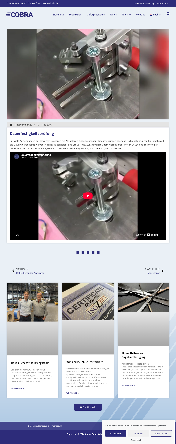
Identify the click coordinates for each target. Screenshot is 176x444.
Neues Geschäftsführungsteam (30, 363)
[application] (129, 14)
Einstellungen (161, 433)
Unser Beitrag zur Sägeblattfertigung (133, 355)
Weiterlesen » (17, 388)
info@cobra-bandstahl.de (46, 3)
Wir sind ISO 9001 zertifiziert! (85, 362)
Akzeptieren (115, 433)
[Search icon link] (168, 15)
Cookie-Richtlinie (137, 440)
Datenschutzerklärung (144, 3)
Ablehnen (138, 433)
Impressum (162, 3)
